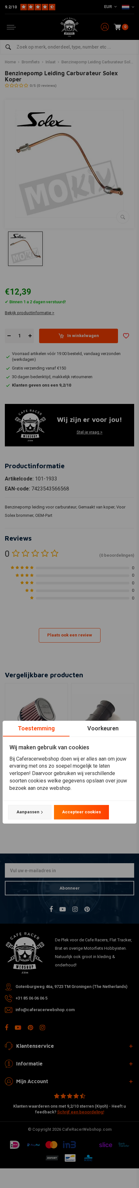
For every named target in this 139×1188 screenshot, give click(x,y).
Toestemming (36, 728)
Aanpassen (27, 811)
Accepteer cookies (81, 811)
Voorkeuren (103, 728)
